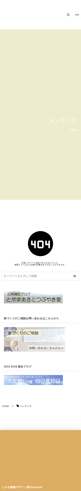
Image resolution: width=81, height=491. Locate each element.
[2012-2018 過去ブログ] (33, 382)
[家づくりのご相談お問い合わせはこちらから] (34, 348)
